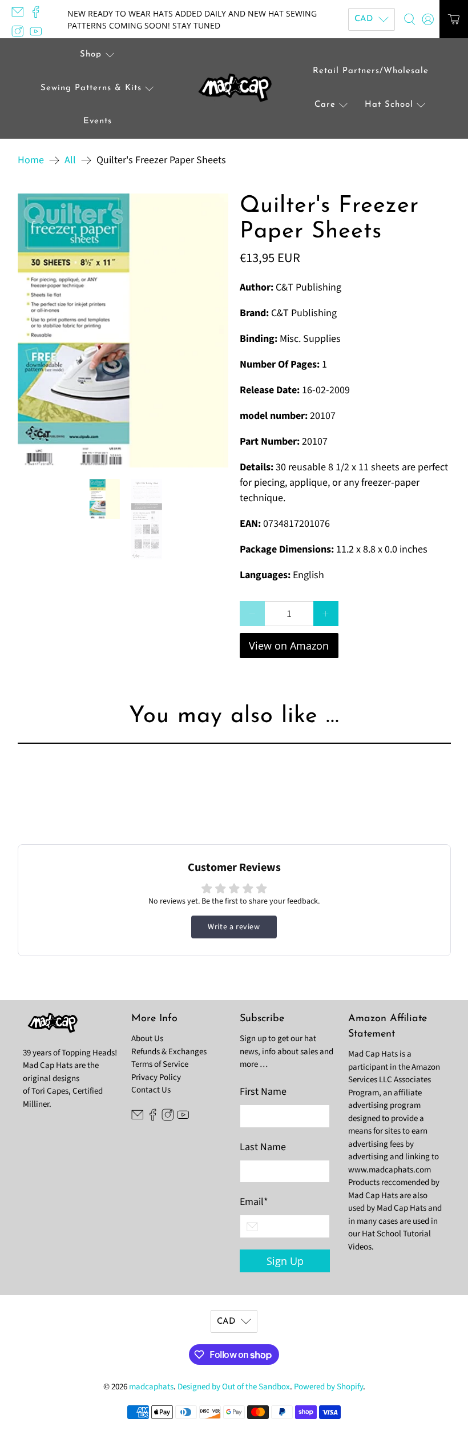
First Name (263, 1092)
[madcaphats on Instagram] (20, 34)
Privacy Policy (156, 1077)
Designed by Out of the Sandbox (233, 1387)
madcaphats (151, 1387)
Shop (91, 54)
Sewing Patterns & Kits (91, 88)
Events (97, 121)
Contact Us (151, 1090)
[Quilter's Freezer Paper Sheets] (123, 330)
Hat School (389, 104)
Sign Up (285, 1261)
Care (325, 104)
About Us (147, 1039)
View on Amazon (289, 645)
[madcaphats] (234, 88)
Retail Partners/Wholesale (371, 71)
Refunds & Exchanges (169, 1052)
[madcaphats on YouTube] (39, 34)
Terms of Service (159, 1064)
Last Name (263, 1147)
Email (254, 1202)
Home (31, 160)
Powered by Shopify (328, 1387)
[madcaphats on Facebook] (39, 15)
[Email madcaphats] (20, 15)
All (70, 160)
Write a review (234, 927)
